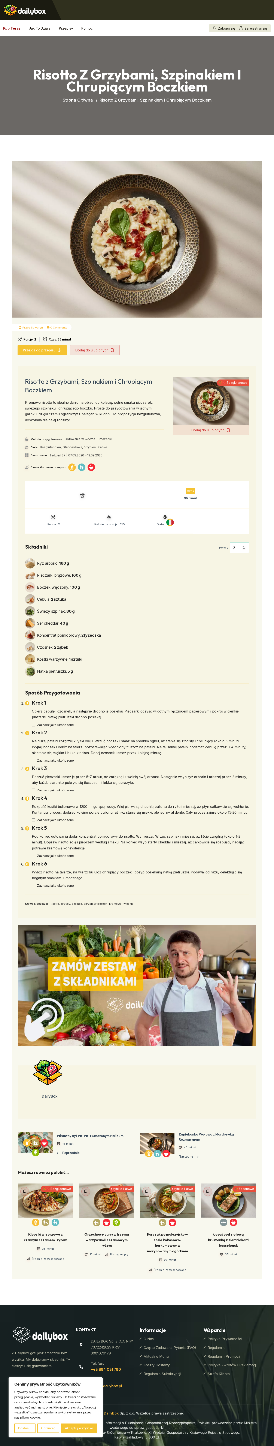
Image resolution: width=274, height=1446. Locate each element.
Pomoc (87, 28)
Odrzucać (48, 1428)
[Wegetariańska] (116, 1222)
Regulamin (216, 1348)
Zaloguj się (226, 28)
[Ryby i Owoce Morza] (223, 1222)
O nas (149, 1339)
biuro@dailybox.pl (106, 1385)
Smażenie (105, 439)
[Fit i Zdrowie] (45, 1222)
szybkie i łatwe (121, 1189)
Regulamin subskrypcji (162, 1374)
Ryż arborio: (53, 563)
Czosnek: (52, 647)
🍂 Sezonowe (244, 1189)
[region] (56, 1407)
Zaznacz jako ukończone (55, 725)
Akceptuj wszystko (79, 1428)
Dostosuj (24, 1428)
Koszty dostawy (157, 1365)
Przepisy (66, 28)
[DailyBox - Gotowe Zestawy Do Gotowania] (24, 10)
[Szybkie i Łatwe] (91, 467)
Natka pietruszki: (55, 671)
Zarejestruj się (255, 28)
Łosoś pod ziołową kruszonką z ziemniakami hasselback (228, 1240)
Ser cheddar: (52, 623)
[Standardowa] (81, 467)
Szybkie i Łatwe (95, 447)
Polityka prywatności (225, 1339)
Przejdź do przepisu (39, 350)
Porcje (223, 547)
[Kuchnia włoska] (170, 522)
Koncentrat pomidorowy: (69, 635)
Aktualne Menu (156, 1356)
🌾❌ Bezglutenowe (233, 382)
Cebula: (51, 599)
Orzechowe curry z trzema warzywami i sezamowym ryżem (106, 1240)
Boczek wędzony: (58, 587)
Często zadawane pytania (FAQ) (170, 1348)
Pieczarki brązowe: (59, 575)
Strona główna (78, 100)
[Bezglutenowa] (72, 467)
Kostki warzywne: (59, 659)
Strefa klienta (219, 1374)
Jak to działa (40, 28)
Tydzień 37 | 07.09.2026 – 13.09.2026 (76, 455)
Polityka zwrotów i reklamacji (232, 1365)
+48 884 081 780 (106, 1369)
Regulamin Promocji (224, 1356)
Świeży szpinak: (56, 611)
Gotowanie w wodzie (80, 439)
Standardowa (72, 447)
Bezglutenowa (50, 447)
